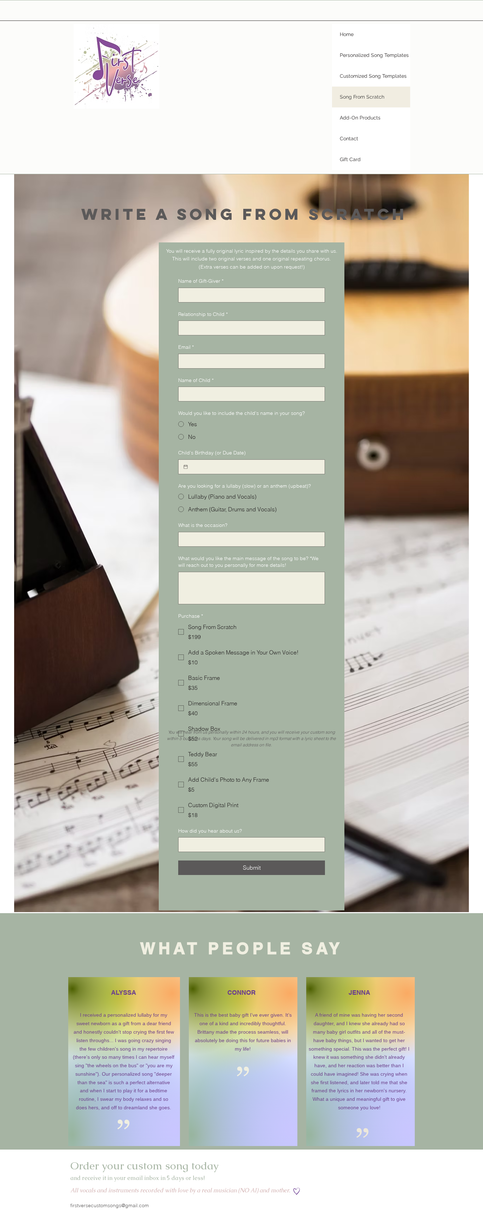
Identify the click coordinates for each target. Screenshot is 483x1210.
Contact (349, 138)
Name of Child (196, 380)
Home (347, 34)
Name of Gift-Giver (200, 281)
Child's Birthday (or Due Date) (212, 453)
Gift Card (350, 159)
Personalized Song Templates (374, 55)
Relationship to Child (203, 314)
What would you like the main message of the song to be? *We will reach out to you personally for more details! (248, 562)
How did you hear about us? (210, 831)
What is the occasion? (202, 525)
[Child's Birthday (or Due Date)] (185, 467)
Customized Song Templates (373, 76)
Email (186, 347)
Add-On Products (360, 118)
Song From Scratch (362, 97)
